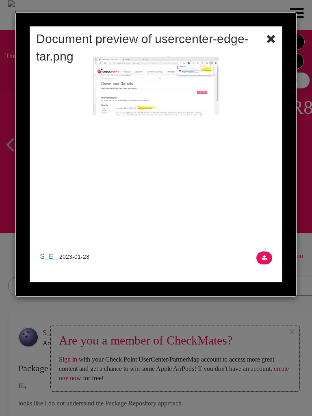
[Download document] (264, 257)
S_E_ (49, 256)
